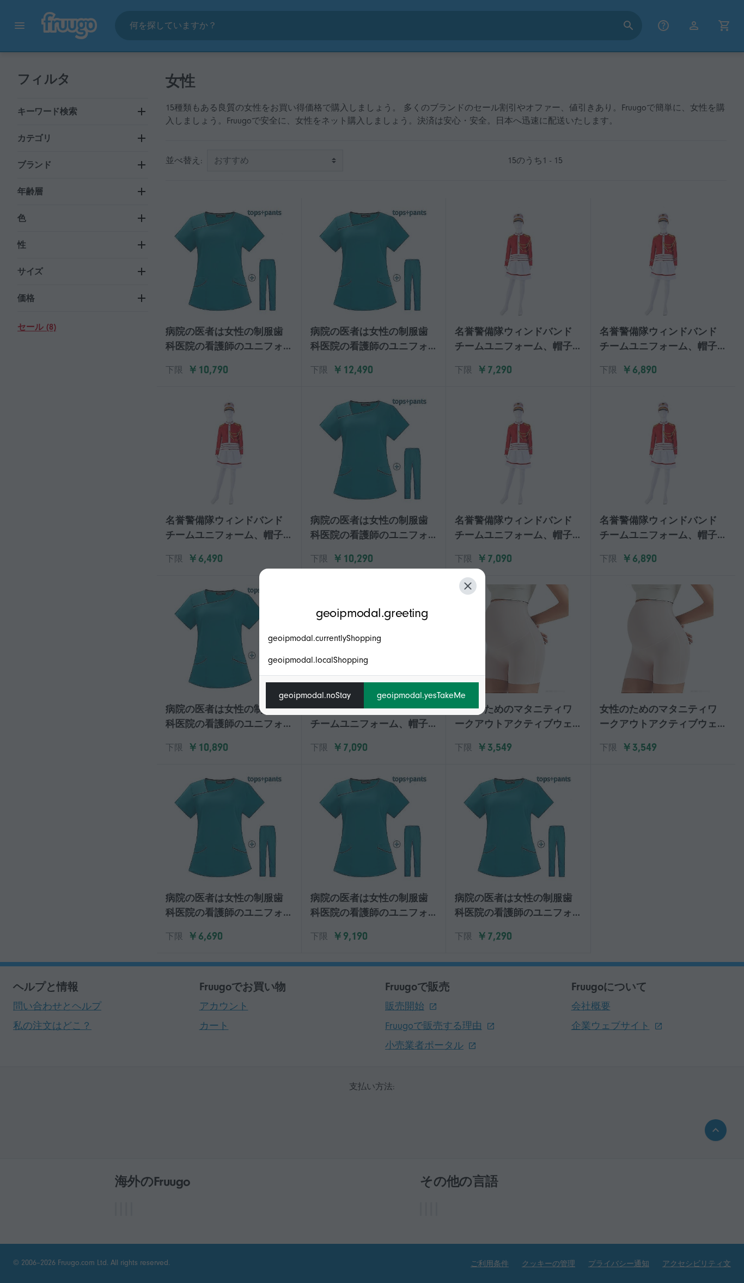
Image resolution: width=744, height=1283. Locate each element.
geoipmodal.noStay (315, 695)
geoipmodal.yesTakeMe (421, 695)
